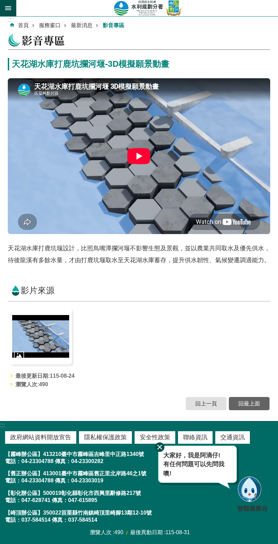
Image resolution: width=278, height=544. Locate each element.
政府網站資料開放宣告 (40, 437)
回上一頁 (206, 403)
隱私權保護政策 (105, 437)
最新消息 (82, 25)
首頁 (23, 25)
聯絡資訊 (195, 437)
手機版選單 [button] (8, 8)
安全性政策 (155, 437)
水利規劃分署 (147, 8)
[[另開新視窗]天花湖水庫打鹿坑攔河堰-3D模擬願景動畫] (40, 336)
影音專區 (113, 25)
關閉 (159, 447)
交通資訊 (232, 437)
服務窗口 (50, 25)
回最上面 (249, 403)
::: (2, 425)
